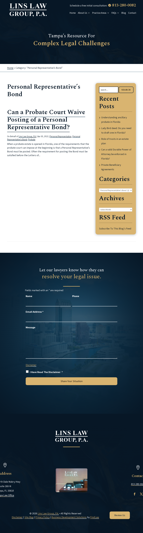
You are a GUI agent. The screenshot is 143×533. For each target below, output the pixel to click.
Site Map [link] (29, 517)
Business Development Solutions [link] (69, 517)
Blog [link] (123, 12)
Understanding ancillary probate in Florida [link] (114, 119)
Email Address (34, 311)
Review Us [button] (119, 515)
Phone (75, 296)
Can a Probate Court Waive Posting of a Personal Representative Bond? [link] (46, 119)
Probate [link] (31, 139)
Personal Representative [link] (60, 136)
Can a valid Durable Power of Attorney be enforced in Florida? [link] (116, 154)
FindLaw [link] (94, 517)
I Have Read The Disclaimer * (46, 372)
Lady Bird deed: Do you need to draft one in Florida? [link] (116, 130)
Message (30, 327)
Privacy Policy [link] (42, 517)
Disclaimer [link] (17, 517)
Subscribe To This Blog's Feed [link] (115, 228)
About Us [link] (82, 12)
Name (29, 296)
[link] (28, 9)
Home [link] (73, 12)
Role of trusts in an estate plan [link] (115, 141)
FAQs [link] (113, 12)
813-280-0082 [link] (124, 5)
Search (126, 89)
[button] (134, 494)
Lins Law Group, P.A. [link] (27, 136)
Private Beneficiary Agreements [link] (111, 167)
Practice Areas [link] (99, 12)
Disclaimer (31, 365)
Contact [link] (132, 12)
